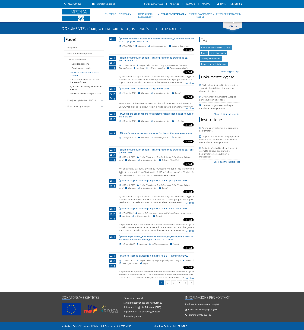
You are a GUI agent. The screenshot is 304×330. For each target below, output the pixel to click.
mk (113, 58)
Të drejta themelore (172, 14)
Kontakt (206, 3)
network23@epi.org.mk (104, 4)
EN (236, 3)
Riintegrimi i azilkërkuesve (213, 64)
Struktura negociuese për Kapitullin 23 (143, 302)
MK (232, 3)
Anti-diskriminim (218, 53)
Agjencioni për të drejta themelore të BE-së (86, 88)
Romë (204, 53)
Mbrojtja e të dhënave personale (85, 93)
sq (113, 67)
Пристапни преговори (228, 14)
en (113, 39)
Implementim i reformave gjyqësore (142, 311)
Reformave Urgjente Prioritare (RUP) (142, 307)
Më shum (190, 83)
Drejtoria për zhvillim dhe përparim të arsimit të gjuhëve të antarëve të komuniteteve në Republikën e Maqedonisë (218, 152)
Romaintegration (132, 316)
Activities (175, 3)
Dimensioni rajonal (133, 298)
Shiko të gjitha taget (230, 71)
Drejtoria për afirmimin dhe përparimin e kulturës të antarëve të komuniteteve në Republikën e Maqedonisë (219, 139)
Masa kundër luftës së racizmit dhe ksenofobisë (84, 81)
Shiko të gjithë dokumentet (227, 114)
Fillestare (110, 14)
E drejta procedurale (81, 68)
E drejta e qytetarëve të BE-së (200, 15)
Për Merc (191, 3)
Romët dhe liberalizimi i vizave (215, 47)
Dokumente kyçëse (154, 3)
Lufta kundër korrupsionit (145, 15)
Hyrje (223, 3)
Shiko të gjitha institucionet (227, 161)
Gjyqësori (124, 14)
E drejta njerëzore (80, 63)
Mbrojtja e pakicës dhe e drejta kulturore (84, 74)
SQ (240, 3)
